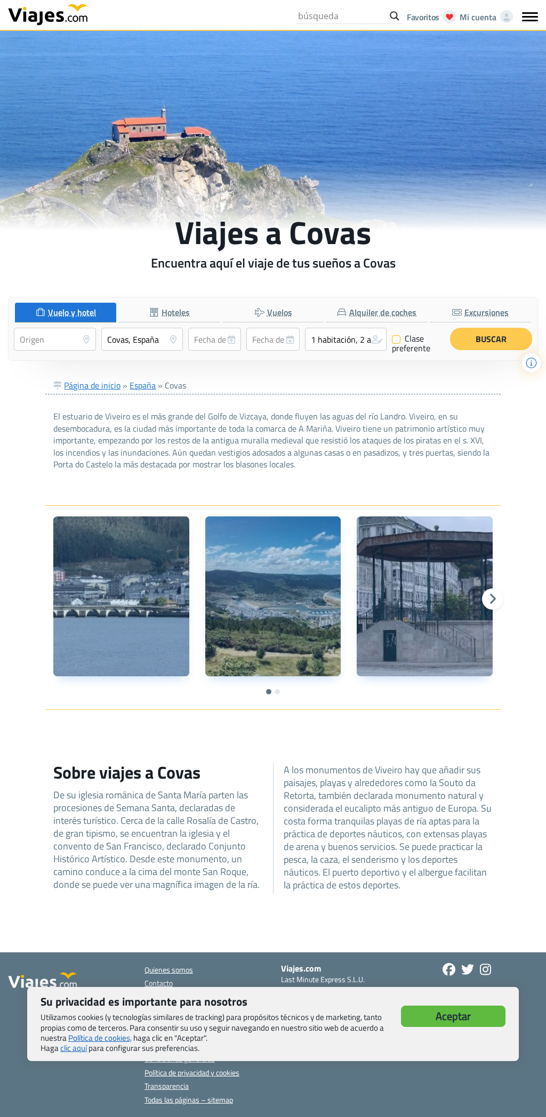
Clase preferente (411, 343)
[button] (346, 339)
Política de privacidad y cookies (191, 1072)
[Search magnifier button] (394, 16)
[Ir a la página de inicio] (48, 13)
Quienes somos (168, 969)
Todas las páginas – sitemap (188, 1099)
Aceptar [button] (453, 1016)
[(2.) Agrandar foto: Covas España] (273, 596)
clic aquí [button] (73, 1048)
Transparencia (166, 1085)
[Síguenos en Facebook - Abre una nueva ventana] (449, 969)
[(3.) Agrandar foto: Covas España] (424, 596)
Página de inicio (92, 385)
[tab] (65, 312)
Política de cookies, (100, 1038)
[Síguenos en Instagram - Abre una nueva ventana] (485, 969)
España (143, 385)
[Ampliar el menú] (530, 17)
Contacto (158, 983)
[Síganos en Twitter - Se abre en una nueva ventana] (468, 969)
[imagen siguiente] (492, 599)
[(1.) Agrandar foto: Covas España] (121, 596)
